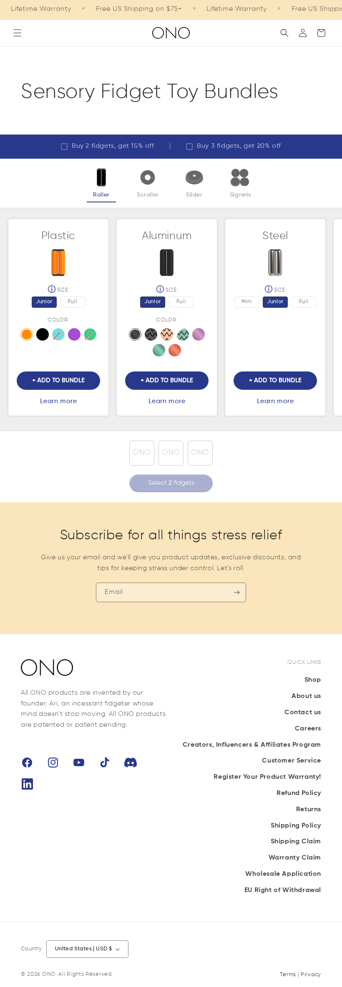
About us (306, 696)
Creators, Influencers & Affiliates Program (252, 745)
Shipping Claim (296, 841)
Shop (312, 680)
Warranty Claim (295, 858)
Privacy (311, 974)
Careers (308, 728)
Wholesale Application (283, 874)
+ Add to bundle (58, 380)
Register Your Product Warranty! (267, 777)
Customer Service (291, 761)
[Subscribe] (236, 592)
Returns (308, 809)
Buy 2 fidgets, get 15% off (113, 146)
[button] (17, 33)
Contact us (302, 712)
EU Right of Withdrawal (282, 890)
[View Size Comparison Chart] (50, 290)
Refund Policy (299, 793)
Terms (288, 974)
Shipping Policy (296, 825)
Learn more (58, 401)
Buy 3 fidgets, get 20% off (239, 146)
